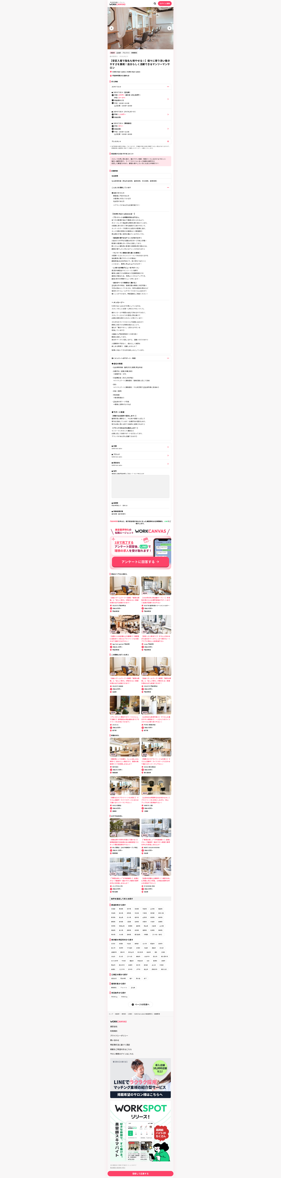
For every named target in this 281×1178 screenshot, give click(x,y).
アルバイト (126, 53)
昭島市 (152, 943)
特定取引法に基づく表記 (120, 1044)
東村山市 (131, 952)
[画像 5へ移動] (143, 47)
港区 (156, 952)
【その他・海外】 (157, 934)
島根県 (138, 926)
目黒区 (121, 943)
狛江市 (113, 948)
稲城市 (149, 952)
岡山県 (146, 926)
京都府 (145, 922)
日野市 (160, 943)
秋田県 (145, 909)
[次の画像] (169, 28)
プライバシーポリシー (119, 1035)
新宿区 (146, 965)
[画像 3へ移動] (139, 47)
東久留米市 (164, 956)
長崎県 (160, 930)
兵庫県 (160, 922)
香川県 (121, 930)
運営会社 (113, 1026)
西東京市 (154, 969)
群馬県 (129, 913)
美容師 (113, 53)
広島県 (154, 926)
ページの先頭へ (142, 1004)
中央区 (124, 961)
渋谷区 (113, 956)
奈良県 (113, 926)
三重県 (129, 922)
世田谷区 (140, 961)
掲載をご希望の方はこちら (121, 1049)
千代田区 (129, 948)
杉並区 (129, 943)
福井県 (137, 917)
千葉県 (145, 913)
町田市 (113, 965)
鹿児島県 (137, 934)
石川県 (129, 917)
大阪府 (152, 922)
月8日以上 (124, 997)
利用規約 (113, 1031)
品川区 (154, 965)
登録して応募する (140, 1173)
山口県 (162, 926)
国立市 (155, 956)
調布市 (122, 952)
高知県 (137, 930)
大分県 (121, 934)
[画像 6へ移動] (144, 47)
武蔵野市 (114, 952)
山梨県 (145, 917)
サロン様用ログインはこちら (121, 1053)
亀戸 (131, 978)
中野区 (162, 965)
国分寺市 (121, 965)
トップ (111, 1014)
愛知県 (121, 922)
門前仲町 (123, 978)
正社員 (119, 53)
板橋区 (113, 969)
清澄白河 (114, 978)
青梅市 (138, 956)
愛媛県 (129, 930)
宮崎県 (129, 934)
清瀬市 (130, 965)
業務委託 (134, 53)
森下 (145, 978)
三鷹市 (163, 961)
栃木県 (121, 913)
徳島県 (113, 930)
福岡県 (145, 930)
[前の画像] (111, 28)
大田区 (146, 948)
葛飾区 (155, 961)
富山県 (121, 917)
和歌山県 (121, 926)
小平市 (138, 969)
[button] (140, 99)
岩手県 (129, 909)
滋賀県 (137, 922)
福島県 (160, 909)
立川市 (145, 943)
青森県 (121, 909)
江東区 (163, 952)
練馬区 (137, 943)
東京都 (152, 913)
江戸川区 (129, 956)
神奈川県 (161, 913)
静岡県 (113, 922)
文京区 (113, 943)
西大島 (138, 978)
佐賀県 (152, 930)
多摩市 (121, 948)
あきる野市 (114, 961)
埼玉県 (137, 913)
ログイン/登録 (165, 3)
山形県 (152, 909)
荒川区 (121, 956)
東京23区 (164, 969)
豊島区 (154, 948)
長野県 (152, 917)
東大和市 (140, 952)
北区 (148, 961)
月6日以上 (114, 997)
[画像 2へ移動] (137, 47)
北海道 (113, 909)
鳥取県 (130, 926)
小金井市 (146, 956)
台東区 (138, 948)
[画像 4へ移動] (141, 47)
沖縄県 (146, 934)
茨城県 (113, 913)
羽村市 (138, 965)
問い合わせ (114, 1040)
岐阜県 (160, 917)
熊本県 (113, 934)
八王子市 (121, 969)
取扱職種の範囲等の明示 (117, 1168)
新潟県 (113, 917)
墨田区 (132, 961)
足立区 (162, 948)
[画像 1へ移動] (136, 47)
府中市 (130, 969)
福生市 (146, 969)
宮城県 (137, 909)
